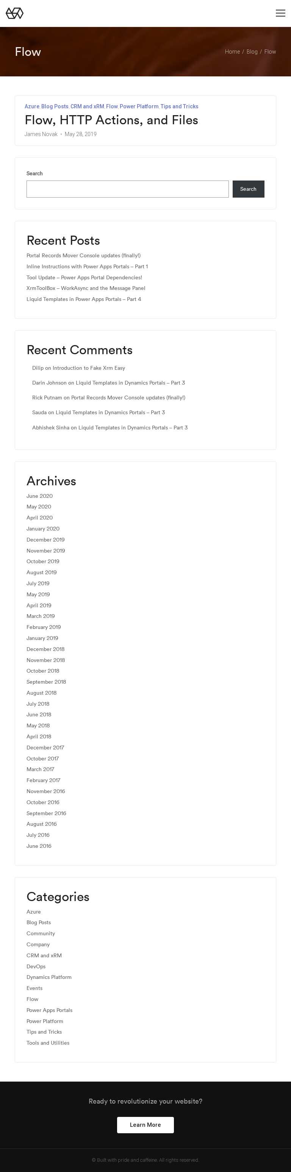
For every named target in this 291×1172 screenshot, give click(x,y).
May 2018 (38, 725)
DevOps (36, 966)
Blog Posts (55, 106)
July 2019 (38, 583)
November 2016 (46, 791)
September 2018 (46, 682)
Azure (32, 106)
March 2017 (40, 769)
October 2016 (43, 802)
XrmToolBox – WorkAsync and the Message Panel (86, 288)
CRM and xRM (87, 106)
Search (35, 173)
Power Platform (139, 106)
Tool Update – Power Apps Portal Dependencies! (84, 277)
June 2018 (39, 714)
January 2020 (43, 529)
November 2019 (46, 551)
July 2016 (38, 835)
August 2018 (42, 693)
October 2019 (43, 561)
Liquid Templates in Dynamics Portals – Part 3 (130, 382)
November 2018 (46, 660)
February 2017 (43, 780)
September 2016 (46, 813)
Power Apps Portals (49, 1010)
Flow (112, 106)
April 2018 (39, 736)
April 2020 (40, 518)
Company (38, 944)
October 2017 (43, 758)
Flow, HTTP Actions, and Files (111, 120)
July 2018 (38, 704)
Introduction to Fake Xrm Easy (89, 367)
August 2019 (42, 572)
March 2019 (41, 616)
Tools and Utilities (48, 1043)
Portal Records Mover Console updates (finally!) (84, 255)
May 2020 (39, 507)
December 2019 (46, 540)
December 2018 (46, 649)
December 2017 (45, 747)
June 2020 (40, 496)
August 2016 (42, 824)
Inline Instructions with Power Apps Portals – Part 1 (87, 266)
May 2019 (38, 594)
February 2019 (44, 627)
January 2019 (42, 638)
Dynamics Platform (49, 977)
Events (34, 988)
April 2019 (39, 605)
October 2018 (43, 671)
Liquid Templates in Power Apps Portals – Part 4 (84, 299)
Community (41, 933)
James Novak (41, 134)
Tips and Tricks (180, 106)
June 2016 (39, 846)
